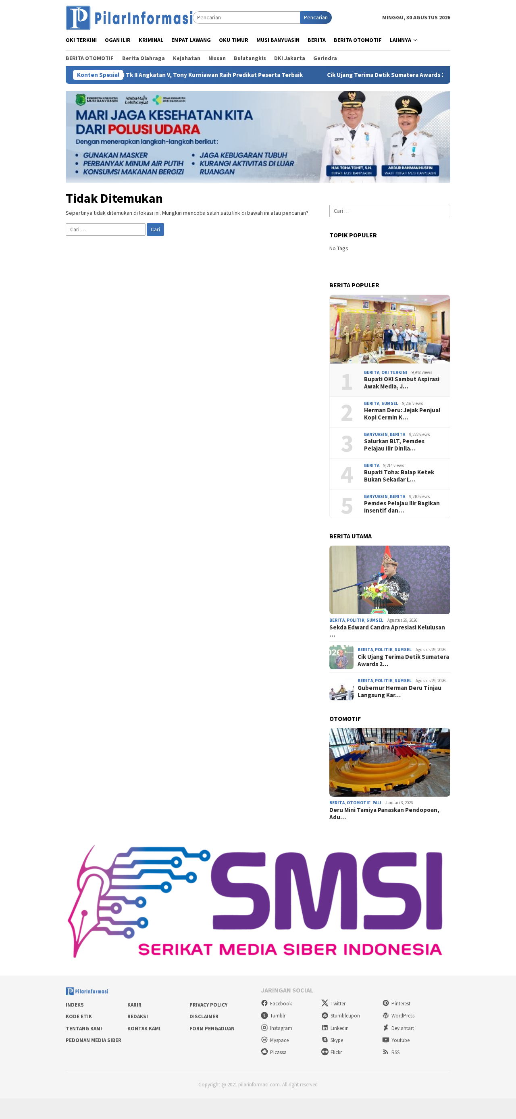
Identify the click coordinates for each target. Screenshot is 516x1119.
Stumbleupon (345, 1015)
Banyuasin (376, 434)
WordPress (402, 1015)
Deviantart (402, 1028)
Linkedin (340, 1028)
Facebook (281, 1003)
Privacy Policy (208, 1004)
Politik (355, 620)
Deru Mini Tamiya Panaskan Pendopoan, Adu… (384, 813)
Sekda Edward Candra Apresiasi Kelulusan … (387, 631)
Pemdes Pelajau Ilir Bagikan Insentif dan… (402, 507)
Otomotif (358, 803)
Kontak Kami (143, 1028)
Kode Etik (79, 1016)
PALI (376, 803)
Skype (337, 1040)
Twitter (338, 1003)
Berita (371, 372)
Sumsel (389, 403)
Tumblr (277, 1015)
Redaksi (137, 1016)
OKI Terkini (394, 372)
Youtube (400, 1040)
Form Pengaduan (212, 1028)
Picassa (278, 1052)
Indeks (75, 1004)
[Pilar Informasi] (129, 17)
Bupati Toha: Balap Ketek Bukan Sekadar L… (399, 476)
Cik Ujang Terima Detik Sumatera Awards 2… (403, 660)
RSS (395, 1052)
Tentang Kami (84, 1028)
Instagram (281, 1028)
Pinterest (400, 1003)
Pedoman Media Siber (93, 1040)
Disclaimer (203, 1016)
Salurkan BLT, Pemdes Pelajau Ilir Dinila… (394, 445)
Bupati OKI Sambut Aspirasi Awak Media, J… (401, 383)
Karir (134, 1004)
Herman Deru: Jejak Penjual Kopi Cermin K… (402, 414)
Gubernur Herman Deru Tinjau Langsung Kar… (399, 691)
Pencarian (316, 17)
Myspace (279, 1040)
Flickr (336, 1052)
